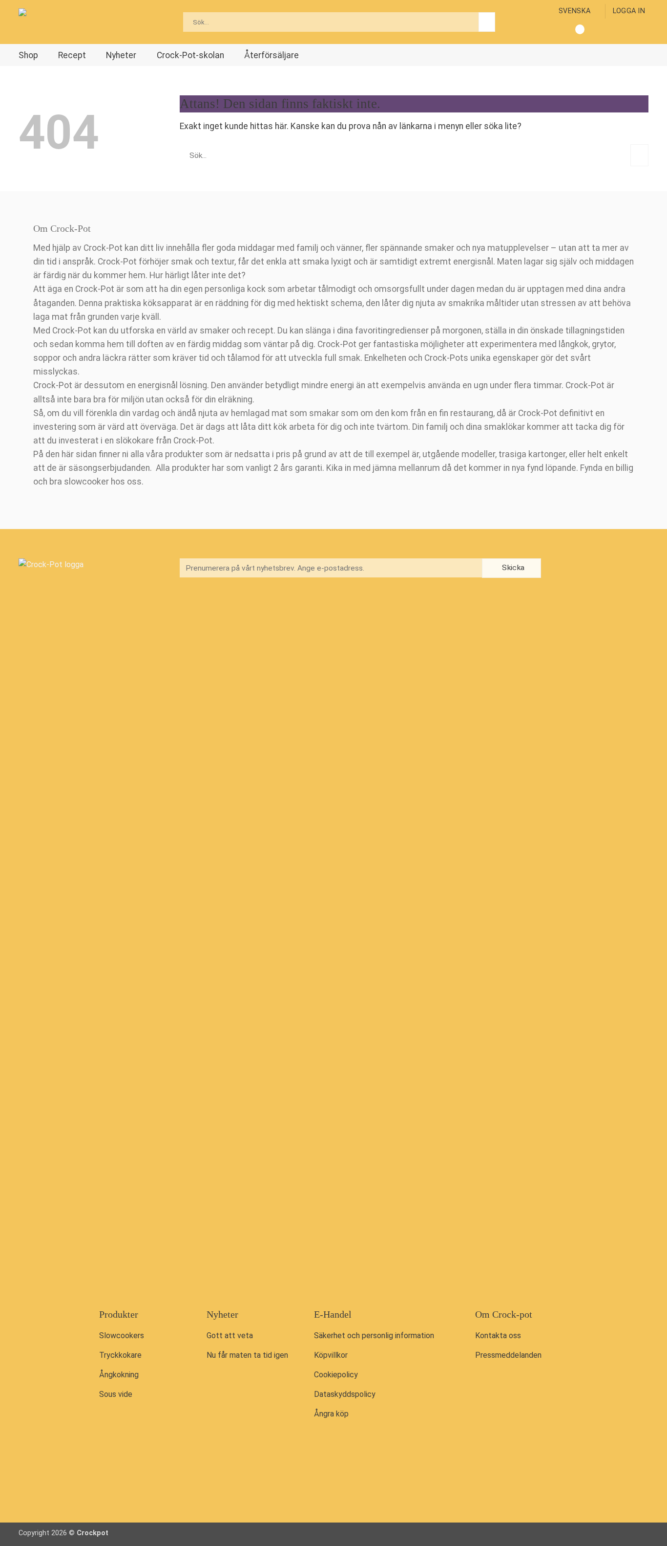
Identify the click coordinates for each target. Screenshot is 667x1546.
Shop (28, 55)
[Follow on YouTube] (606, 568)
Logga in (629, 11)
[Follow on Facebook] (566, 568)
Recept (72, 55)
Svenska (574, 11)
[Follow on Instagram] (586, 568)
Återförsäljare (271, 55)
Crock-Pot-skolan (190, 55)
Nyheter (121, 55)
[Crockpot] (67, 22)
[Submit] (487, 22)
